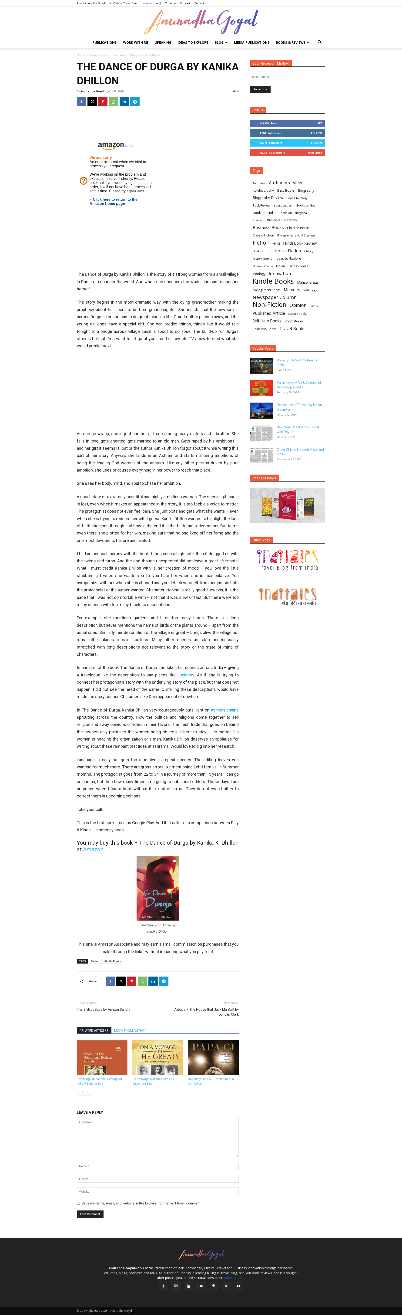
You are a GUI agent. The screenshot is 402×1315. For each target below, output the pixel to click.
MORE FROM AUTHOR (130, 1031)
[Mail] (201, 1286)
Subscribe (315, 152)
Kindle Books (112, 961)
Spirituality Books (264, 329)
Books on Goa (305, 205)
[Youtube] (238, 1286)
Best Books (286, 190)
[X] (92, 101)
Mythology (310, 290)
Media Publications (251, 42)
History (308, 251)
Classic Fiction (263, 235)
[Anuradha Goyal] (201, 22)
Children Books (298, 228)
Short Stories (294, 321)
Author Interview (285, 182)
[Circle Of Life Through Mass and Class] (261, 455)
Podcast (185, 3)
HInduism (259, 251)
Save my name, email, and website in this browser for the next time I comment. (141, 1203)
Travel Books (292, 328)
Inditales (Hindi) (151, 3)
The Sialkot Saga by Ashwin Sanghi (103, 1009)
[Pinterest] (102, 101)
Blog (219, 42)
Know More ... (234, 1278)
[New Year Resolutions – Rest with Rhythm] (261, 433)
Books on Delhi (283, 205)
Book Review (261, 205)
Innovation (280, 273)
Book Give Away (296, 198)
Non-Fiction (269, 304)
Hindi (276, 244)
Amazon (93, 849)
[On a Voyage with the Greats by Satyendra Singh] (157, 1057)
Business (258, 220)
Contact (199, 3)
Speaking (163, 42)
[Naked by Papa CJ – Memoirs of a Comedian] (213, 1057)
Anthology (259, 183)
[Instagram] (176, 1286)
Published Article (269, 313)
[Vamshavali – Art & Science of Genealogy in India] (261, 388)
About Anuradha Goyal (91, 3)
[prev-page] (80, 1093)
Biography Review (268, 197)
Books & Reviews (290, 42)
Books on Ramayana (293, 213)
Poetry (314, 306)
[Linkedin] (124, 101)
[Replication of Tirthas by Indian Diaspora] (261, 411)
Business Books (268, 227)
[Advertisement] (157, 125)
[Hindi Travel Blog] (287, 596)
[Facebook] (81, 101)
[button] (319, 43)
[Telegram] (135, 101)
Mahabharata (307, 282)
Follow (316, 133)
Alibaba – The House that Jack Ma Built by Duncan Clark (206, 1012)
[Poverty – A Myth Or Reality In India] (261, 366)
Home (81, 55)
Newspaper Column (275, 297)
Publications (105, 42)
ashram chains (225, 710)
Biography (306, 190)
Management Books (267, 290)
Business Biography (282, 220)
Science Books (297, 314)
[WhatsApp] (113, 101)
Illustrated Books (263, 266)
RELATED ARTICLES (94, 1031)
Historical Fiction (284, 250)
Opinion (298, 305)
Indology (259, 274)
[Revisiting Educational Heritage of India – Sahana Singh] (102, 1057)
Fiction (95, 961)
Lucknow (186, 674)
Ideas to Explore (193, 42)
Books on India (264, 212)
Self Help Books (267, 320)
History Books (262, 258)
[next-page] (87, 1093)
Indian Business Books (292, 266)
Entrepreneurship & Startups (296, 235)
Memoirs (292, 289)
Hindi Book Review (300, 243)
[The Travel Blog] (287, 560)
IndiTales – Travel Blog (123, 3)
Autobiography (263, 190)
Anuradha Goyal (92, 91)
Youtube (170, 3)
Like (319, 123)
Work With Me (136, 42)
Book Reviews (98, 55)
